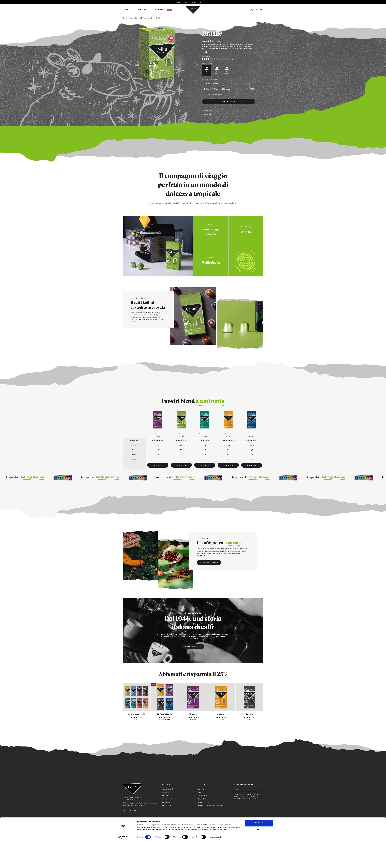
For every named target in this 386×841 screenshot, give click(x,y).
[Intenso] (249, 697)
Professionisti (159, 10)
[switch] (167, 837)
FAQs (199, 792)
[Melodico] (193, 697)
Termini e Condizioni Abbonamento (210, 806)
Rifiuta (259, 829)
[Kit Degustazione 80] (136, 697)
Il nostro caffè (167, 799)
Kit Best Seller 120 (164, 714)
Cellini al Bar (166, 802)
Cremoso (221, 714)
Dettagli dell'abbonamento (215, 94)
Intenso (249, 714)
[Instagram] (130, 810)
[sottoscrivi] (261, 789)
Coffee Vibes (166, 806)
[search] (252, 10)
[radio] (204, 83)
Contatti (201, 789)
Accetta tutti (259, 823)
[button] (228, 101)
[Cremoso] (221, 697)
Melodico (193, 714)
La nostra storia (167, 789)
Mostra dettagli (215, 837)
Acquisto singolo (212, 83)
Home (125, 18)
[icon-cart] (261, 10)
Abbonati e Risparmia (218, 89)
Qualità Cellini (141, 10)
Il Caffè (125, 10)
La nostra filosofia (168, 792)
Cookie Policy (203, 799)
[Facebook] (125, 810)
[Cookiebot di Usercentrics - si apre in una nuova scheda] (123, 837)
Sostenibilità (166, 796)
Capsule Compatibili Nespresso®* (141, 18)
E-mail (237, 789)
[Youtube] (135, 810)
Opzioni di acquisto (210, 79)
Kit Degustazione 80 (136, 714)
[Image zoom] (156, 54)
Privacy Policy (203, 796)
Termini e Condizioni (205, 802)
